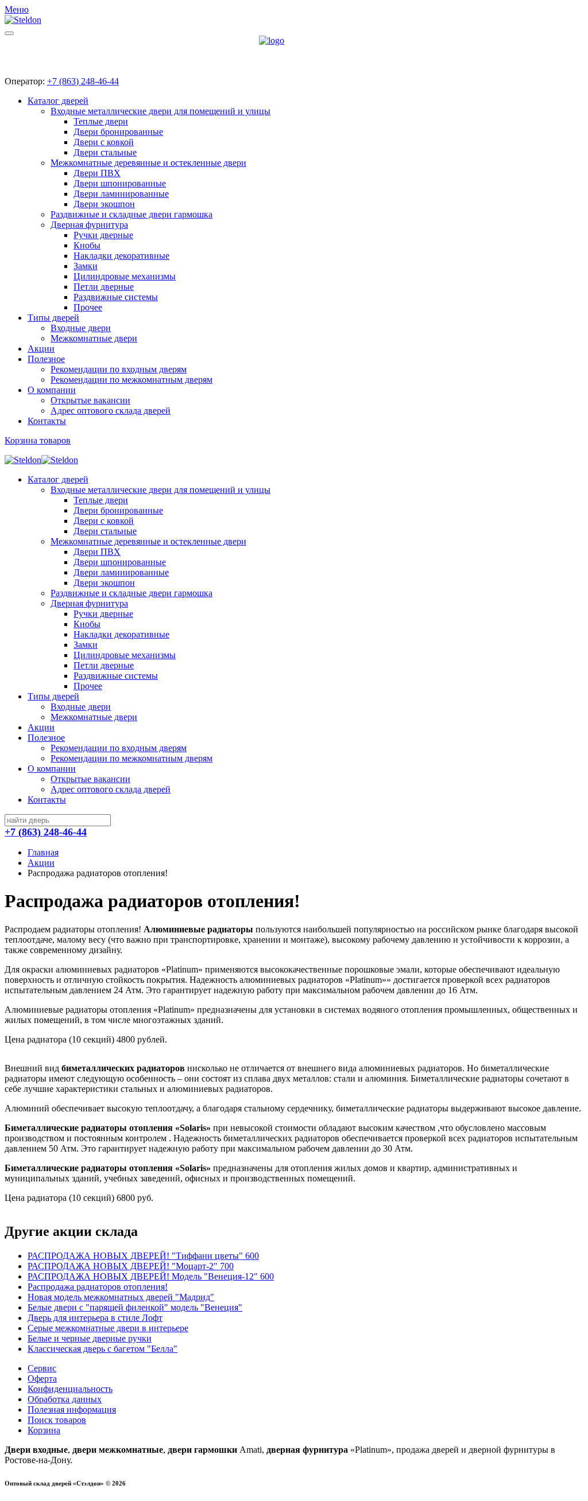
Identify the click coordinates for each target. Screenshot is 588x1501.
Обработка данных (65, 1399)
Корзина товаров (38, 440)
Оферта (42, 1378)
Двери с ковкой (104, 142)
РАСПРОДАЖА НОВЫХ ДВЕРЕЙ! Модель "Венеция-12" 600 (151, 1276)
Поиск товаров (57, 1420)
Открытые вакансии (90, 400)
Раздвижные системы (116, 297)
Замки (86, 266)
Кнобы (87, 245)
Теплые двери (101, 121)
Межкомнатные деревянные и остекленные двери (148, 163)
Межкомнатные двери (94, 338)
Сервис (42, 1368)
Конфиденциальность (70, 1389)
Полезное (46, 359)
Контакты (47, 421)
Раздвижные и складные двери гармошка (131, 214)
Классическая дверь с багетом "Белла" (102, 1349)
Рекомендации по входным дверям (119, 369)
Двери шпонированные (120, 183)
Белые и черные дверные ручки (90, 1338)
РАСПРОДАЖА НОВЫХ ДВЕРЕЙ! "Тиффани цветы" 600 (143, 1256)
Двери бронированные (118, 132)
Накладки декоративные (121, 255)
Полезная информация (72, 1409)
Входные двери (81, 328)
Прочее (88, 307)
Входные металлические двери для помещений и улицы (160, 111)
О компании (52, 390)
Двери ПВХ (97, 173)
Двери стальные (105, 152)
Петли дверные (104, 286)
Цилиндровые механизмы (125, 276)
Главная (43, 852)
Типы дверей (53, 317)
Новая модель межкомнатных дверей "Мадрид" (121, 1297)
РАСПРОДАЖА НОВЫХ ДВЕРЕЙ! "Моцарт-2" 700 (131, 1266)
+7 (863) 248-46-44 (83, 81)
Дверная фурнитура (89, 225)
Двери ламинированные (121, 194)
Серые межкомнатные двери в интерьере (108, 1328)
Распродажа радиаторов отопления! (98, 1287)
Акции (41, 348)
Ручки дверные (103, 235)
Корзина (44, 1430)
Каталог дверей (58, 101)
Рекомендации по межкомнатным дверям (131, 379)
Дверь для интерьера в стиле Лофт (95, 1318)
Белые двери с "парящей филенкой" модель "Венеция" (135, 1307)
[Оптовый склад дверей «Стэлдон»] (294, 51)
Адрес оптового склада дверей (111, 410)
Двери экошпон (104, 204)
